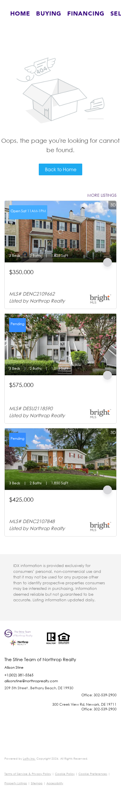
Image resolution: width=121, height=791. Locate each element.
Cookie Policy (65, 774)
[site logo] (22, 643)
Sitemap (37, 783)
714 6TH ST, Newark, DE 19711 (38, 279)
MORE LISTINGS (102, 195)
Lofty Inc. (29, 758)
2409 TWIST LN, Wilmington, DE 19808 (45, 507)
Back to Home (60, 169)
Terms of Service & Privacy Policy (27, 774)
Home (20, 13)
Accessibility (54, 783)
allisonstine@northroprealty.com (31, 680)
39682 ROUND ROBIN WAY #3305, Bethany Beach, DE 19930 (59, 394)
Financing (86, 13)
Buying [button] (48, 13)
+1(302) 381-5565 (18, 675)
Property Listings (15, 783)
